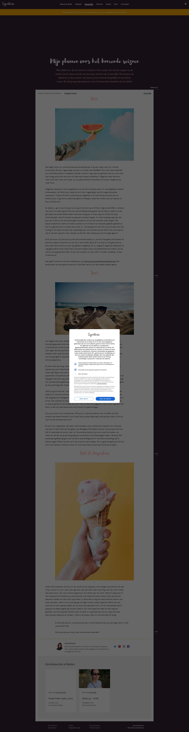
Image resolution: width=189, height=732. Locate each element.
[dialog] (94, 366)
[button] (94, 374)
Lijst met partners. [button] (102, 383)
